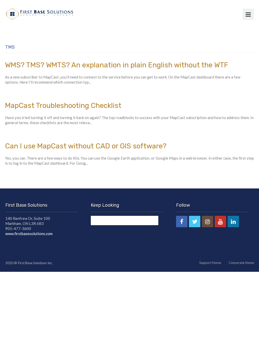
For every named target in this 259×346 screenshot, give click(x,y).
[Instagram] (207, 221)
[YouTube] (220, 221)
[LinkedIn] (233, 221)
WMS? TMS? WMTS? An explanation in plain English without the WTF (116, 65)
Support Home (210, 263)
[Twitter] (194, 221)
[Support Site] (39, 13)
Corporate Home (241, 263)
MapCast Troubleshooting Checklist (63, 105)
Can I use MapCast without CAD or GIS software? (85, 146)
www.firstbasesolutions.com (29, 233)
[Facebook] (181, 221)
